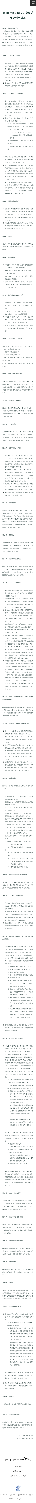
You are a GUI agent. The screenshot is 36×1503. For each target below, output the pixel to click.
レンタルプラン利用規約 (22, 1495)
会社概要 (17, 1466)
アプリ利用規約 (12, 1495)
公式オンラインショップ (17, 1476)
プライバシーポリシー (4, 1495)
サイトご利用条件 (32, 1495)
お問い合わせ (17, 1471)
